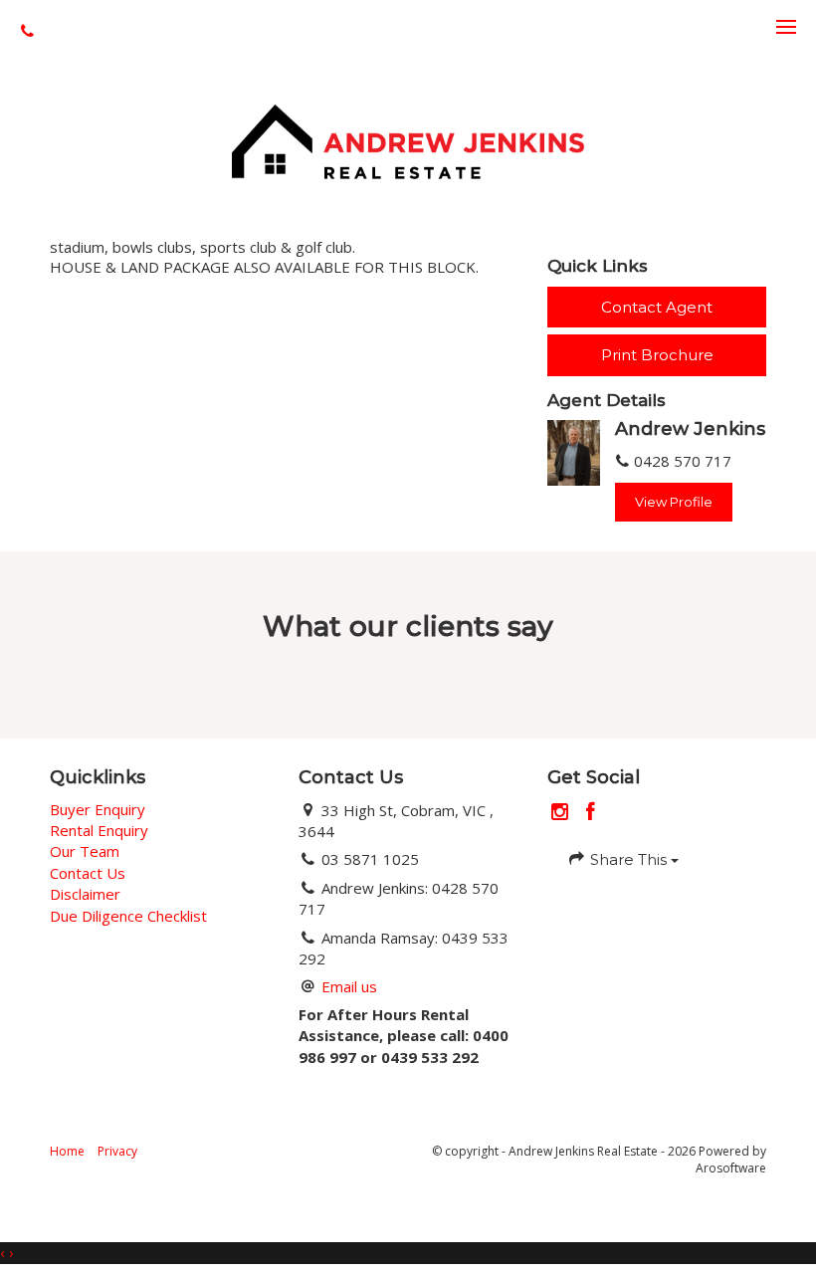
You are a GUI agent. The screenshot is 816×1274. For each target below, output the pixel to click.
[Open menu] (786, 27)
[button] (656, 354)
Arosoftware (731, 1168)
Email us (349, 986)
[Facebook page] (591, 812)
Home (67, 1151)
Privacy (117, 1151)
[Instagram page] (562, 812)
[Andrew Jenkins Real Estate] (407, 139)
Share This (628, 859)
